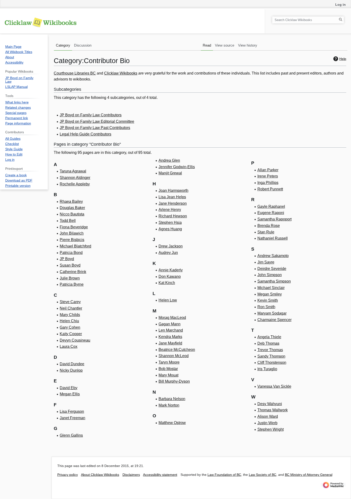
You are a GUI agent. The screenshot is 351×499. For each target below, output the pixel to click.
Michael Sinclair (271, 288)
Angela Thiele (269, 337)
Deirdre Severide (271, 269)
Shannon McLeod (174, 356)
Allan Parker (267, 170)
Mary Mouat (168, 375)
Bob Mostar (168, 369)
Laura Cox (68, 346)
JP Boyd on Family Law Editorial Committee (97, 121)
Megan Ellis (70, 394)
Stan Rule (265, 232)
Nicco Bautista (72, 214)
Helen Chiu (69, 321)
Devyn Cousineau (75, 340)
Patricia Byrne (72, 284)
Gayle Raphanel (271, 206)
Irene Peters (267, 176)
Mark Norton (169, 405)
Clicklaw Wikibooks (120, 73)
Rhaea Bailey (71, 201)
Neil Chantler (71, 308)
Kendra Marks (170, 337)
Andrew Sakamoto (273, 256)
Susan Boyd (70, 265)
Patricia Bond (71, 253)
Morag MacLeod (172, 318)
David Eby (68, 388)
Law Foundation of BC (224, 475)
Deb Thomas (268, 343)
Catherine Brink (73, 272)
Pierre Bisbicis (72, 240)
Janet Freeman (72, 418)
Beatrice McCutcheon (177, 350)
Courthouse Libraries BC (75, 73)
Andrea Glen (169, 160)
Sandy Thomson (271, 356)
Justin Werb (267, 423)
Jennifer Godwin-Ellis (177, 167)
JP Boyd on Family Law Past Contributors (95, 128)
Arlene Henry (170, 210)
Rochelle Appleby (75, 184)
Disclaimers (131, 475)
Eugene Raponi (270, 213)
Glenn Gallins (71, 435)
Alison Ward (267, 416)
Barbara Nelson (172, 399)
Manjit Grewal (170, 173)
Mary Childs (70, 315)
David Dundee (72, 364)
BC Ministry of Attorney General (308, 475)
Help (342, 59)
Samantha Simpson (274, 281)
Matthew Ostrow (172, 423)
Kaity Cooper (71, 334)
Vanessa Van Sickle (274, 386)
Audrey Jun (168, 253)
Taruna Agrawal (73, 171)
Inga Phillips (267, 183)
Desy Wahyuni (269, 404)
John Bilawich (72, 233)
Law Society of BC (262, 475)
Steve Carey (70, 302)
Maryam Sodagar (272, 313)
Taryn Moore (169, 362)
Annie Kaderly (171, 270)
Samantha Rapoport (274, 219)
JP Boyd (67, 259)
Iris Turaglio (267, 369)
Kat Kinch (167, 283)
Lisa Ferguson (72, 411)
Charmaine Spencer (274, 320)
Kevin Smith (267, 300)
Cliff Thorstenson (271, 362)
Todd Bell (68, 221)
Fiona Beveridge (74, 227)
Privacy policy (67, 475)
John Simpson (269, 275)
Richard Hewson (173, 216)
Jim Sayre (265, 262)
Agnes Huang (170, 229)
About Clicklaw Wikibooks (100, 475)
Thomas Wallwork (272, 410)
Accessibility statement (160, 475)
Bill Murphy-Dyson (174, 381)
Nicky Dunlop (71, 370)
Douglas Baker (72, 208)
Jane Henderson (173, 203)
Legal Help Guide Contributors (85, 134)
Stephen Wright (270, 429)
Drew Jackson (171, 246)
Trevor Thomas (270, 350)
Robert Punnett (270, 189)
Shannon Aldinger (75, 178)
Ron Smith (266, 307)
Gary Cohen (70, 327)
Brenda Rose (268, 226)
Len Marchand (171, 330)
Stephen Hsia (170, 222)
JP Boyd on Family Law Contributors (91, 115)
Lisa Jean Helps (172, 197)
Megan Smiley (269, 294)
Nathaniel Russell (272, 238)
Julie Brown (70, 278)
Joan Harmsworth (173, 190)
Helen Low (168, 300)
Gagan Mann (170, 324)
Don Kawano (170, 276)
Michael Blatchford (75, 246)
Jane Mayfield (170, 343)
